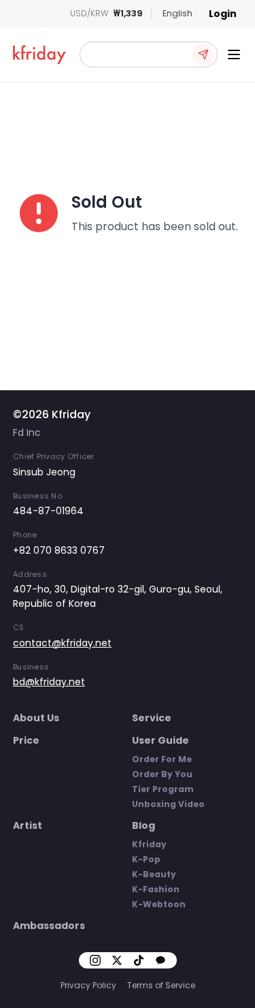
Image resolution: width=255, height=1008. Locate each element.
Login (223, 13)
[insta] (95, 960)
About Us (36, 718)
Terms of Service (161, 985)
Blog (143, 825)
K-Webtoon (159, 904)
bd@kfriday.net (49, 682)
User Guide (160, 740)
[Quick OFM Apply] (203, 54)
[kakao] (160, 960)
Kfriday (149, 844)
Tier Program (163, 789)
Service (151, 718)
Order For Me (162, 759)
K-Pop (146, 859)
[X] (117, 960)
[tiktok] (138, 960)
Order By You (162, 774)
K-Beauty (154, 874)
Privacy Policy (88, 985)
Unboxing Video (168, 804)
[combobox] (177, 13)
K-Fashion (156, 889)
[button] (149, 54)
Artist (27, 825)
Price (26, 740)
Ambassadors (49, 925)
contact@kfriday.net (62, 643)
